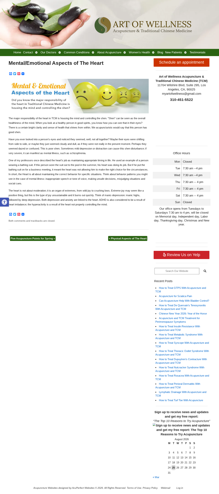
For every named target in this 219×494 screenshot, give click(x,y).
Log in (179, 488)
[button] (4, 202)
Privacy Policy (150, 488)
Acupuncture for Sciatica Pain (175, 296)
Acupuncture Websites (45, 488)
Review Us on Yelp (183, 255)
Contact (28, 52)
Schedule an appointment (181, 62)
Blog (160, 52)
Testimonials (197, 52)
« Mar (156, 477)
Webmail (165, 488)
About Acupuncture (109, 52)
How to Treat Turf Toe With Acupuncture (181, 400)
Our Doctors (48, 52)
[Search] (205, 271)
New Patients (173, 52)
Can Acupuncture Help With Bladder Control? (184, 300)
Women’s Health (139, 52)
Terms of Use (134, 488)
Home (17, 52)
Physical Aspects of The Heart (128, 238)
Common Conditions (77, 52)
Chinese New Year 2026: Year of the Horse (183, 313)
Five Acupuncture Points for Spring (33, 238)
